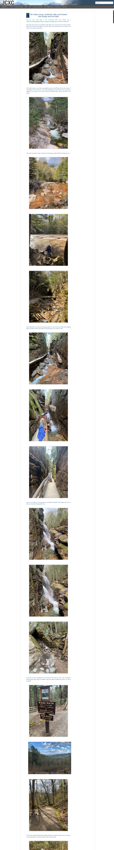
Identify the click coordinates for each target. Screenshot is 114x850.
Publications (58, 7)
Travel (25, 7)
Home (11, 7)
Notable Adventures (37, 7)
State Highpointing (48, 7)
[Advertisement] (79, 39)
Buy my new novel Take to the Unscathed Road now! (43, 19)
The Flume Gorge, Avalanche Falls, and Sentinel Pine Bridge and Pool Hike (48, 15)
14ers (29, 7)
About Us (64, 7)
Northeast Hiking (18, 7)
